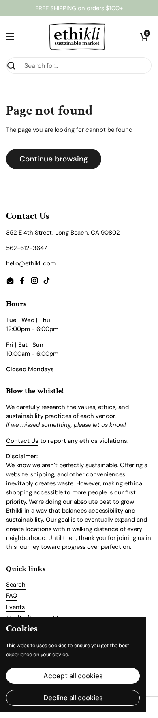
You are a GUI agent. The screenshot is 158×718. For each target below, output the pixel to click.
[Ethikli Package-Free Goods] (77, 36)
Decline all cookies (73, 697)
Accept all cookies (73, 675)
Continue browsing (53, 159)
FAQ (11, 596)
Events (15, 607)
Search (16, 585)
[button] (144, 36)
